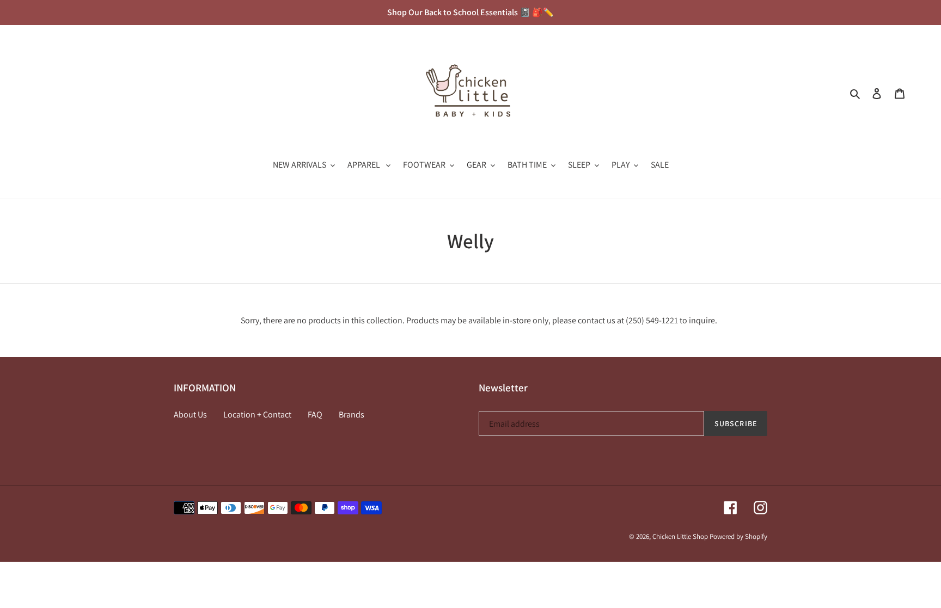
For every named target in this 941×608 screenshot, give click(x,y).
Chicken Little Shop (680, 536)
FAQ (315, 414)
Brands (351, 414)
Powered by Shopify (738, 536)
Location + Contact (257, 414)
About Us (190, 414)
